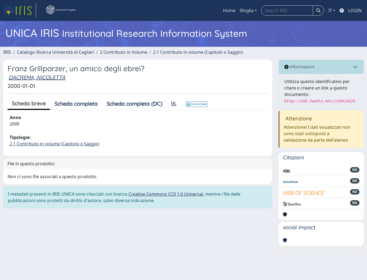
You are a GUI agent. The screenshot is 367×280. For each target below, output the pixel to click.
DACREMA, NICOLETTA (37, 77)
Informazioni (301, 66)
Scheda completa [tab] (76, 103)
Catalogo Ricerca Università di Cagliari (55, 52)
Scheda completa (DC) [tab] (134, 103)
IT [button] (330, 10)
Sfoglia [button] (247, 10)
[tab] (174, 103)
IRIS (7, 52)
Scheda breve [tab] (29, 103)
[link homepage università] (60, 10)
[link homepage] (19, 10)
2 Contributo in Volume (123, 52)
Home (229, 10)
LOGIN (355, 10)
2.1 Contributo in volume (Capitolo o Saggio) (198, 52)
